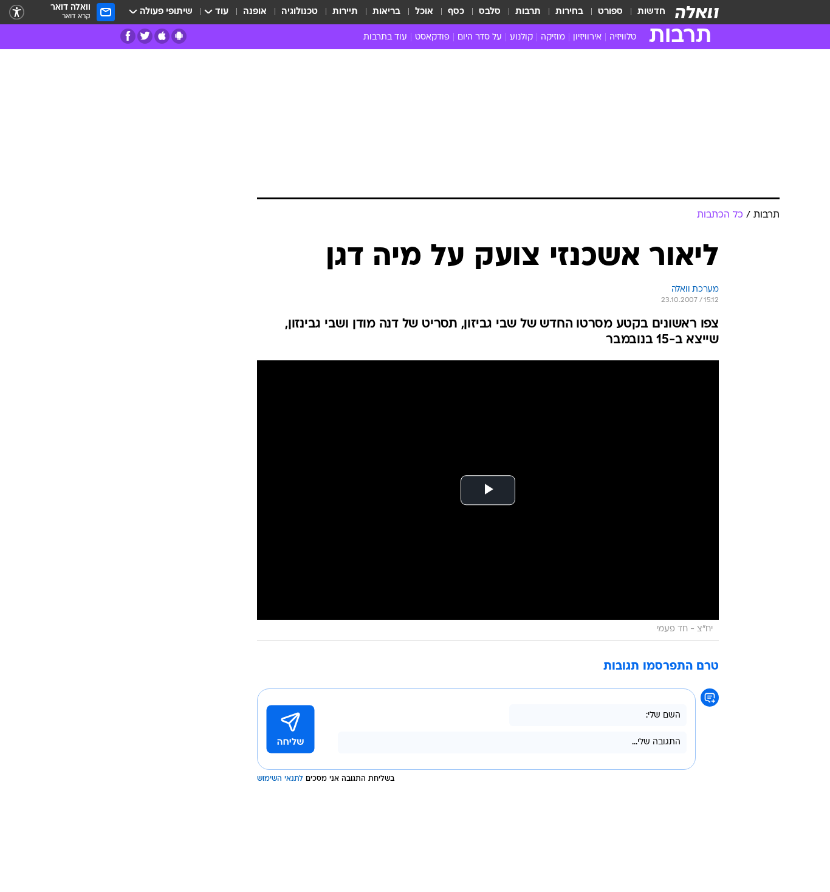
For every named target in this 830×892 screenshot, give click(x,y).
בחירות (569, 11)
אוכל (424, 11)
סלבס (490, 11)
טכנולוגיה (299, 11)
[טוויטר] (145, 36)
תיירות (345, 11)
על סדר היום (480, 37)
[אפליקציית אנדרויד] (179, 36)
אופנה (255, 11)
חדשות (651, 11)
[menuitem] (644, 12)
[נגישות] (16, 12)
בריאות (386, 11)
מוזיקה (553, 37)
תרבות (528, 11)
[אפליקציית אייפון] (162, 36)
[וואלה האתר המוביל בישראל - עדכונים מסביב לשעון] (697, 12)
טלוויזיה (622, 37)
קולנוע (521, 37)
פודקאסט (432, 37)
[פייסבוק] (127, 36)
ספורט (610, 11)
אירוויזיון (587, 37)
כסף (456, 11)
